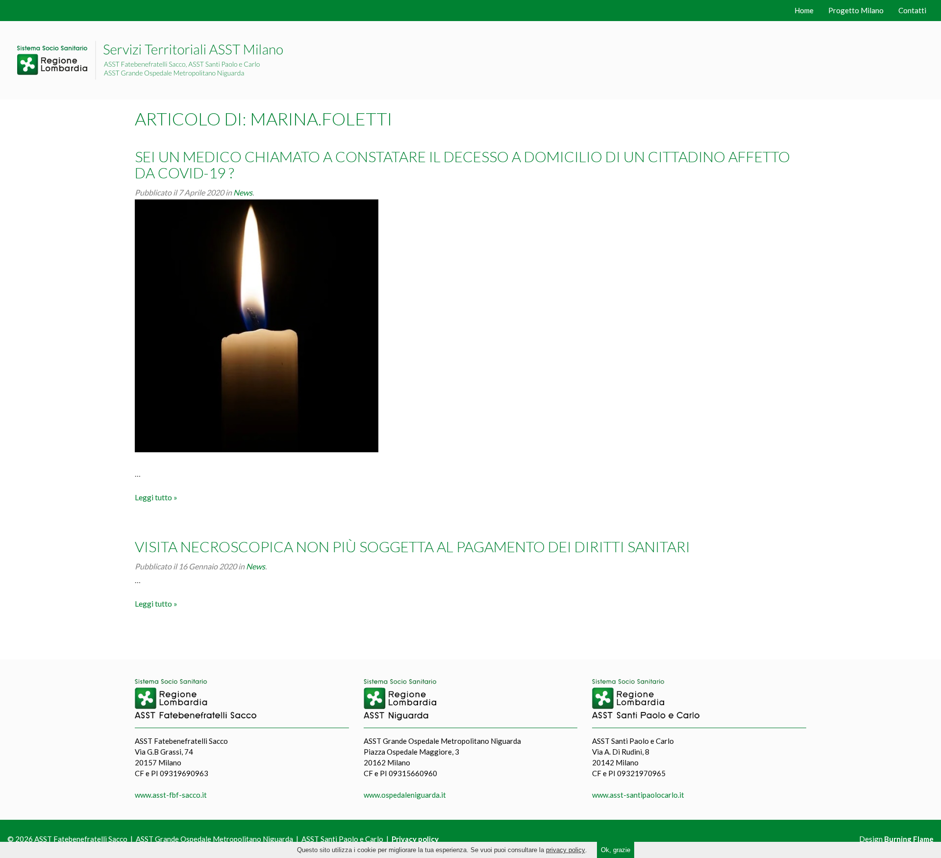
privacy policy (565, 850)
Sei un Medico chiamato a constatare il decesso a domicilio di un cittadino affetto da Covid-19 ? (462, 164)
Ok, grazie (615, 850)
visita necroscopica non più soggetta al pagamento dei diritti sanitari (412, 546)
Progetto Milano (856, 10)
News (242, 192)
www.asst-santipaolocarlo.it (638, 794)
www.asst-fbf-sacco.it (171, 794)
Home (804, 10)
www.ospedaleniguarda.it (405, 794)
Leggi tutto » (156, 497)
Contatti (912, 10)
